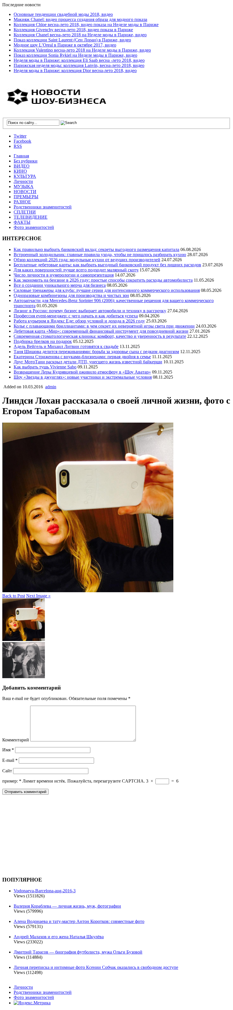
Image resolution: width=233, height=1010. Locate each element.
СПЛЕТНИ (25, 212)
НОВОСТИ (25, 191)
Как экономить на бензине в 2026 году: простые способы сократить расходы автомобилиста (103, 280)
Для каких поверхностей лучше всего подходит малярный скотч (76, 269)
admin (50, 386)
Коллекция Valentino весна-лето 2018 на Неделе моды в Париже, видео (82, 50)
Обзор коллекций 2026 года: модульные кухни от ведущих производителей (87, 259)
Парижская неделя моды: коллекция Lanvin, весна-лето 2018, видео (79, 65)
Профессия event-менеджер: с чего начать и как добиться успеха (76, 315)
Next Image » (38, 595)
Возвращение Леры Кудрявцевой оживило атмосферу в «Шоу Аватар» (82, 372)
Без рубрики (26, 161)
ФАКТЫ (22, 222)
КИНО (20, 171)
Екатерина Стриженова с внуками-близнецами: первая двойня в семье (82, 356)
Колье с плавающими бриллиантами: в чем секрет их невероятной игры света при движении (104, 326)
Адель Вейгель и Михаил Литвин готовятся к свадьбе (66, 346)
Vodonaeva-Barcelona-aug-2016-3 (45, 890)
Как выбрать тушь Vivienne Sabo (45, 366)
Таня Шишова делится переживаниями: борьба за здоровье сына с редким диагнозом (96, 351)
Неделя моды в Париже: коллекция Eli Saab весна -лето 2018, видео (79, 60)
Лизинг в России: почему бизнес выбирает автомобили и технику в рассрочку (90, 310)
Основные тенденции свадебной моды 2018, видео (63, 14)
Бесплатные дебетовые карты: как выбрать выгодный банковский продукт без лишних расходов (107, 264)
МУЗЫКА (24, 186)
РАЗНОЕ (22, 201)
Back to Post (13, 595)
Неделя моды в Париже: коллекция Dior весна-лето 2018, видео (75, 70)
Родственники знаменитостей (43, 206)
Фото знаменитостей (34, 227)
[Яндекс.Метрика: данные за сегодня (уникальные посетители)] (32, 1002)
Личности (23, 181)
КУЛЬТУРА (25, 176)
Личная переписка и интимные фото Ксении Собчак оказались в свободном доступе (96, 967)
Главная (21, 155)
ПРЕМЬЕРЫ (26, 196)
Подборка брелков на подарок (43, 341)
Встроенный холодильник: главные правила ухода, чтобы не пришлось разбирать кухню (100, 254)
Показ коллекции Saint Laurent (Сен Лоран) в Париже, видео (72, 39)
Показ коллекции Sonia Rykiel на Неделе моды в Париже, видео (75, 55)
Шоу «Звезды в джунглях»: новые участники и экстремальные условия (83, 377)
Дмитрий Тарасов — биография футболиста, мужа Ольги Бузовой (78, 952)
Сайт (7, 770)
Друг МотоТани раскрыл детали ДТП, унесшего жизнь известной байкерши (88, 361)
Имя (8, 749)
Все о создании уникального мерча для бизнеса (60, 285)
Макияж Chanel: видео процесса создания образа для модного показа (80, 19)
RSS (18, 146)
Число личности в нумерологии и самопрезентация (64, 275)
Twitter (20, 136)
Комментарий (15, 739)
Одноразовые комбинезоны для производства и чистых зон (71, 295)
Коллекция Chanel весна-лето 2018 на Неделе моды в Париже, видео (80, 34)
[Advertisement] (45, 834)
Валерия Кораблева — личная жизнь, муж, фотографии (67, 906)
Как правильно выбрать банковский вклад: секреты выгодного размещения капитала (96, 249)
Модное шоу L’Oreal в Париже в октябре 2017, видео (65, 45)
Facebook (22, 141)
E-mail (10, 760)
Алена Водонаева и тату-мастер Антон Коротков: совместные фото (79, 921)
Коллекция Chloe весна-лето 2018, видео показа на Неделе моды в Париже (86, 24)
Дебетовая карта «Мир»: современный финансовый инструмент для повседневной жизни (101, 331)
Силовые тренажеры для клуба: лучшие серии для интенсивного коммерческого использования (107, 290)
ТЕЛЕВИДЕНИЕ (30, 217)
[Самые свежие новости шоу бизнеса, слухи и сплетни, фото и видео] (58, 102)
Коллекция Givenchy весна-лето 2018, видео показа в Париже (73, 29)
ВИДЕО (22, 166)
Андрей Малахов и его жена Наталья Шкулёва (59, 936)
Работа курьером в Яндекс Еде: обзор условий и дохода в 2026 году (79, 321)
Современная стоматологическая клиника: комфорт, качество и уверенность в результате (100, 336)
